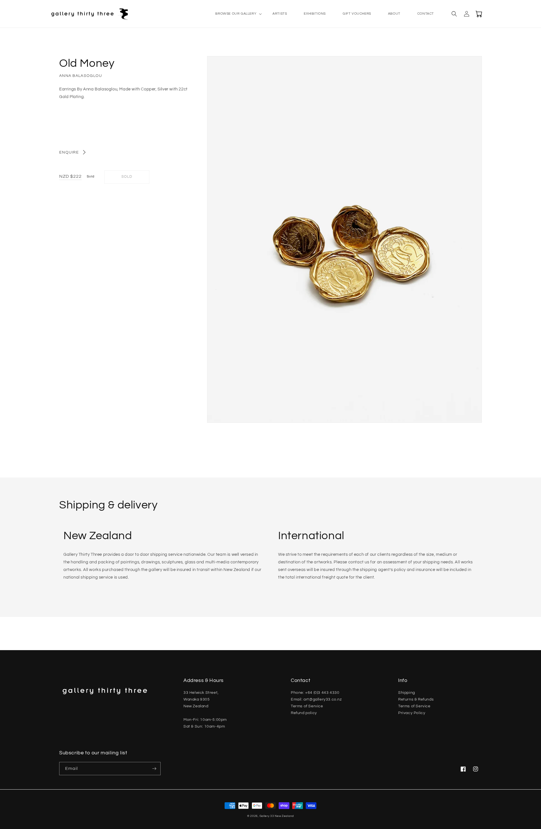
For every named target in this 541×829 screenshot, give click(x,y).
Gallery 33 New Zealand (277, 816)
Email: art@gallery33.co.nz (316, 699)
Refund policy (304, 713)
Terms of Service (307, 706)
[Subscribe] (154, 768)
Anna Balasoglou (80, 76)
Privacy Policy (411, 713)
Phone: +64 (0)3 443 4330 (315, 693)
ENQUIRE (69, 152)
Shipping (406, 693)
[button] (235, 13)
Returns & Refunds (416, 699)
